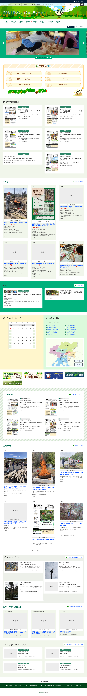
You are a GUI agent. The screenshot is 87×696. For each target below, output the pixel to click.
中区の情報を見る (51, 325)
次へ (83, 43)
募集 (50, 22)
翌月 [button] (33, 325)
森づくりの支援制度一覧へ (76, 606)
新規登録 (18, 4)
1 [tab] (42, 57)
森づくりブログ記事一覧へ (75, 557)
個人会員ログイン (37, 4)
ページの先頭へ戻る (44, 681)
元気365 (46, 692)
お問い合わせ (27, 4)
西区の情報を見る (71, 327)
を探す (6, 22)
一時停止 (40, 57)
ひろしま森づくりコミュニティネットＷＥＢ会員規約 (26, 685)
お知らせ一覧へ (76, 394)
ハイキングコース (63, 79)
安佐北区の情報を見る (72, 329)
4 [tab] (50, 57)
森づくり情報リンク (62, 73)
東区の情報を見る (71, 325)
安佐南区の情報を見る (52, 329)
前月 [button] (11, 325)
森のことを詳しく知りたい (24, 73)
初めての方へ (9, 685)
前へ (3, 43)
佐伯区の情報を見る (71, 332)
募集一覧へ (80, 285)
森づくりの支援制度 (24, 84)
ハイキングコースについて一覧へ (75, 644)
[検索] (82, 4)
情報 (43, 22)
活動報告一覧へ (79, 445)
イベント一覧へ (79, 181)
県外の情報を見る (71, 334)
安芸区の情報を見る (52, 332)
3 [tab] (47, 57)
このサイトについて (9, 4)
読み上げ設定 (80, 26)
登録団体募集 (58, 685)
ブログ (58, 22)
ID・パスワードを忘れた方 (46, 685)
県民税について (63, 84)
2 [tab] (45, 57)
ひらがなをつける (79, 1)
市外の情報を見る (51, 334)
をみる (28, 22)
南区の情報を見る (51, 327)
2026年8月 (22, 325)
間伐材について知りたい (24, 79)
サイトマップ (78, 685)
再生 (37, 57)
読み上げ (71, 26)
